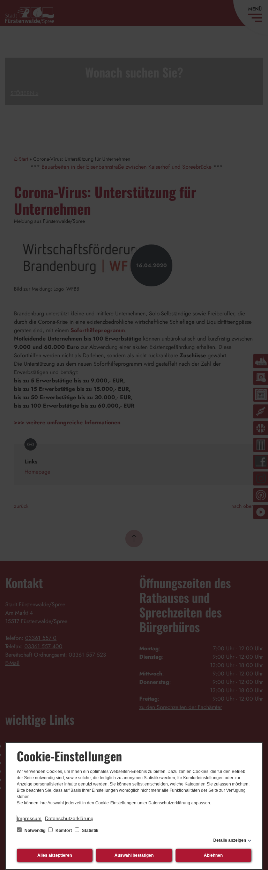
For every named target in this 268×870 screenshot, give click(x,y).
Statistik (89, 830)
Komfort (63, 830)
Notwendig (34, 830)
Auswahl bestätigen (134, 855)
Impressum (29, 818)
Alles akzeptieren (54, 855)
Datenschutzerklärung (69, 818)
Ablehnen (213, 855)
